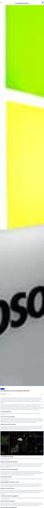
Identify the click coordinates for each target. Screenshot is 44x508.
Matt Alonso (4, 393)
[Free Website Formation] (22, 2)
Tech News (2, 388)
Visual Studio (11, 491)
